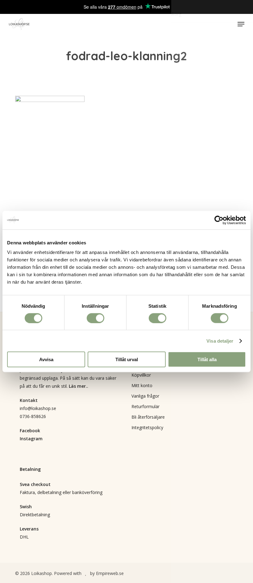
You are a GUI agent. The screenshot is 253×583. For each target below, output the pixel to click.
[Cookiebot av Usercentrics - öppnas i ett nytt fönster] (219, 220)
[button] (241, 24)
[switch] (95, 318)
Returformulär (145, 406)
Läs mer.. (78, 386)
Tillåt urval (126, 359)
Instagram (31, 438)
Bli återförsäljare (148, 417)
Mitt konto (141, 385)
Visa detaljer (219, 340)
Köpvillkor (141, 375)
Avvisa (46, 359)
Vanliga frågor (145, 396)
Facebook (30, 430)
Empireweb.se (110, 573)
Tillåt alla (207, 359)
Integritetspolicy (147, 427)
